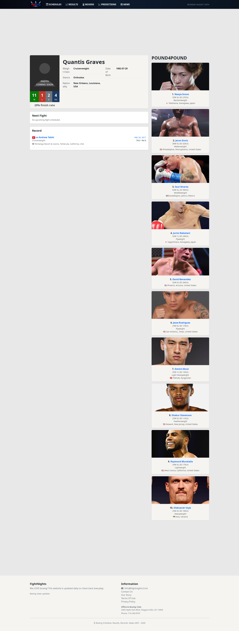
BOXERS (89, 4)
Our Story (126, 594)
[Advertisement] (119, 30)
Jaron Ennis (181, 140)
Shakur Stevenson (182, 415)
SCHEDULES (55, 4)
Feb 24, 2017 (140, 137)
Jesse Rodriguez (181, 322)
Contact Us (127, 591)
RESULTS (73, 4)
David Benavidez (181, 279)
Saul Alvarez (181, 186)
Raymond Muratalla (182, 461)
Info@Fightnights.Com (136, 588)
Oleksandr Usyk (182, 507)
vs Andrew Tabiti (45, 137)
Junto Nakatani (181, 233)
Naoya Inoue (182, 94)
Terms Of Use (128, 598)
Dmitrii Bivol (182, 368)
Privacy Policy (128, 601)
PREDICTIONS (108, 4)
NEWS (126, 4)
